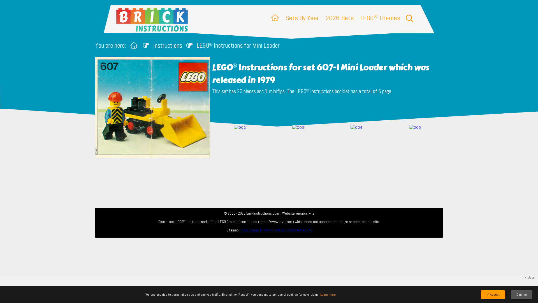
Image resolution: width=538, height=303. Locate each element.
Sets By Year (302, 17)
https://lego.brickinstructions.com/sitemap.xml (276, 230)
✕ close (529, 277)
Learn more (328, 294)
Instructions (167, 46)
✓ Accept (493, 294)
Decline (521, 294)
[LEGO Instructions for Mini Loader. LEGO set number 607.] (240, 142)
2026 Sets (340, 17)
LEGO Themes (380, 17)
